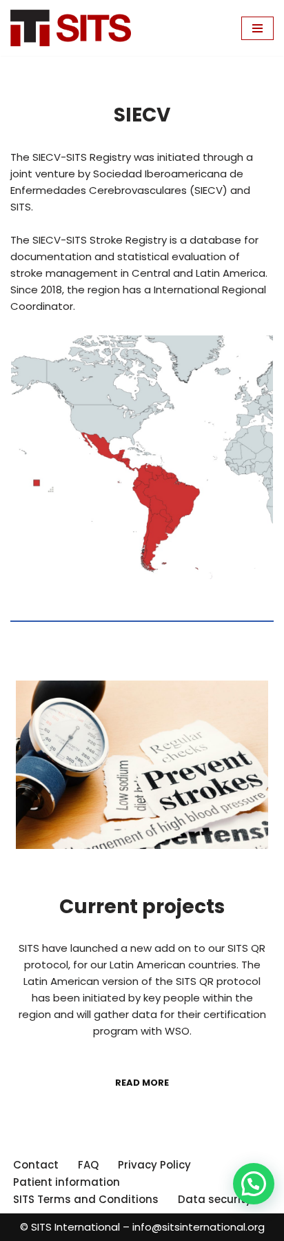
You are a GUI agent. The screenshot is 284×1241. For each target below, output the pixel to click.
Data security (215, 1199)
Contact (36, 1164)
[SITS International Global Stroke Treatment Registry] (70, 28)
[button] (253, 1183)
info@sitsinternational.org (198, 1227)
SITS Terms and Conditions (86, 1199)
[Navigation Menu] (257, 28)
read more (142, 1082)
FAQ (88, 1164)
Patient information (66, 1182)
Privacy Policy (154, 1164)
